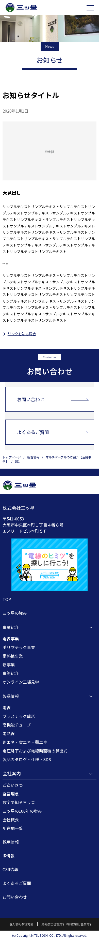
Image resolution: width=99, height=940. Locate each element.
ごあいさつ (13, 785)
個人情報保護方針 (21, 924)
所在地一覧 (13, 828)
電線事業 (11, 639)
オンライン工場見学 (21, 682)
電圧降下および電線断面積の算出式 (35, 751)
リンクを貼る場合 (22, 333)
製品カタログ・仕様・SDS (27, 759)
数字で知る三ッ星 (19, 802)
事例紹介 (11, 673)
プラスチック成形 (19, 716)
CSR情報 (10, 869)
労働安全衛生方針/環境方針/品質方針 (67, 924)
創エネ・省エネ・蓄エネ (25, 742)
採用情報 (11, 842)
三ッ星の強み (15, 613)
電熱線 (9, 733)
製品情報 (11, 696)
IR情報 (8, 856)
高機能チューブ (17, 725)
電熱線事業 (13, 656)
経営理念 (11, 794)
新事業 (9, 664)
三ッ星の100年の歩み (22, 811)
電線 (7, 707)
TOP (7, 599)
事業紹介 (11, 627)
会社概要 (11, 819)
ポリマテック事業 (19, 647)
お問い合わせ (30, 399)
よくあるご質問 (33, 432)
